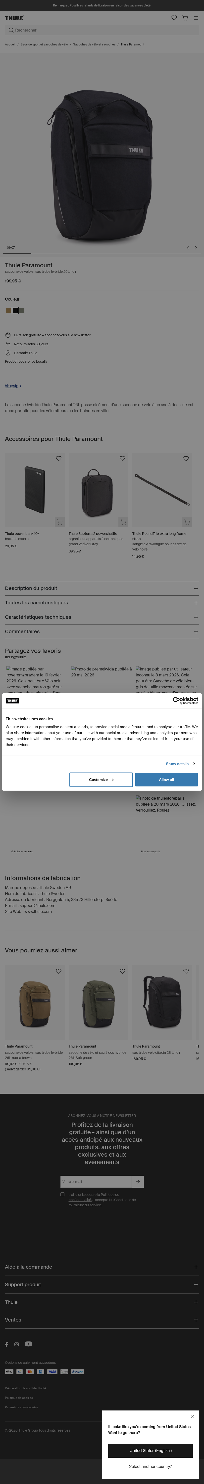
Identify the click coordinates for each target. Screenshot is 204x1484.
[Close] (193, 1416)
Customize (98, 779)
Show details (177, 764)
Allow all (166, 779)
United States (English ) (151, 1450)
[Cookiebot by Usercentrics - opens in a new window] (176, 700)
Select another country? (150, 1466)
